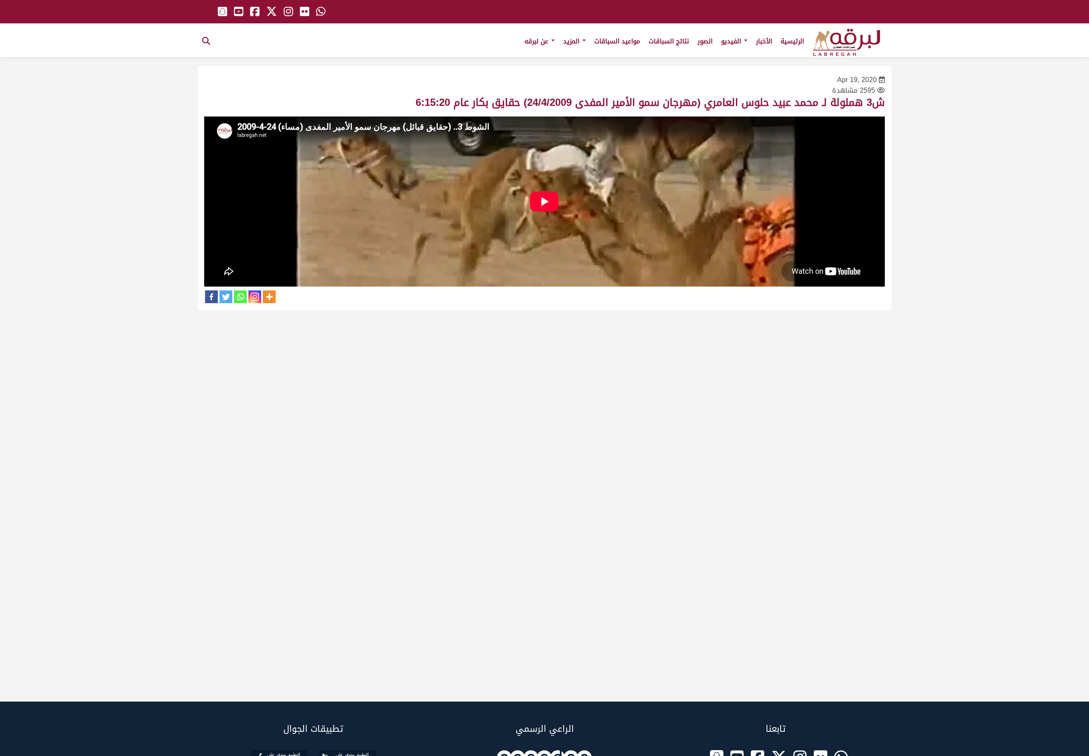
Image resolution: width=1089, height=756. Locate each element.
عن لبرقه (537, 41)
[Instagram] (254, 296)
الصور (705, 41)
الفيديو (732, 41)
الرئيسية (792, 41)
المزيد (572, 41)
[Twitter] (226, 296)
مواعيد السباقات (617, 41)
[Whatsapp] (240, 296)
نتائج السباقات (669, 41)
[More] (269, 296)
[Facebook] (211, 296)
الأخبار (764, 41)
